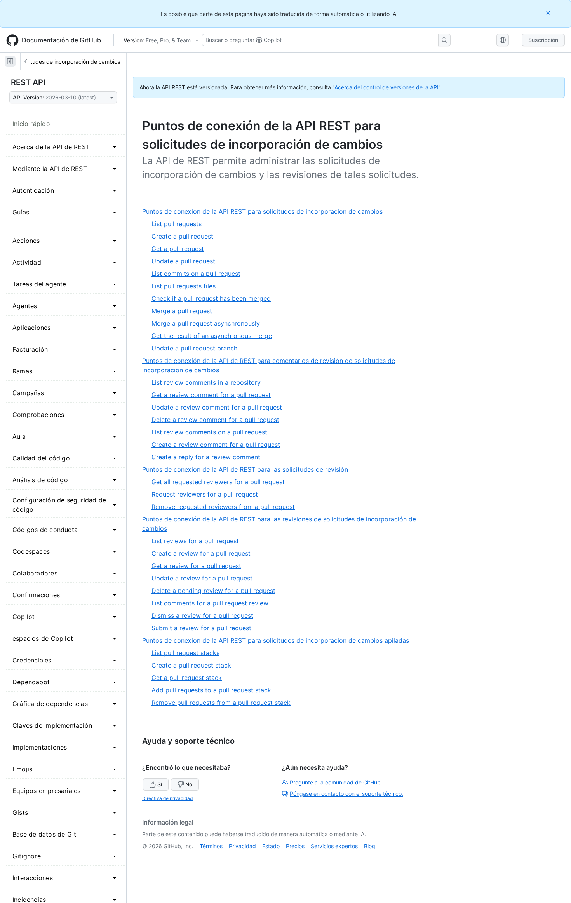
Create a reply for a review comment (205, 457)
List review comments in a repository (206, 382)
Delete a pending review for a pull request (213, 590)
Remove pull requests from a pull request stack (221, 702)
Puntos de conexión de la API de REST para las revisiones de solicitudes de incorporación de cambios (279, 524)
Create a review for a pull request (201, 553)
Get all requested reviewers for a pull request (218, 482)
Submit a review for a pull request (201, 628)
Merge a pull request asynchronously (205, 323)
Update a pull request (183, 261)
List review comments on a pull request (209, 432)
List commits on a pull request (195, 273)
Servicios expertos (334, 846)
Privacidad (242, 846)
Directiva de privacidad (167, 798)
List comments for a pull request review (209, 603)
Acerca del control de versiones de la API (386, 87)
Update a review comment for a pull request (216, 407)
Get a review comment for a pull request (211, 395)
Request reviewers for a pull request (204, 494)
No (188, 784)
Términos (211, 846)
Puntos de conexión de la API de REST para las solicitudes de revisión (248, 469)
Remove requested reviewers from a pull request (223, 507)
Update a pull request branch (194, 348)
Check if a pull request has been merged (211, 298)
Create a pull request (182, 236)
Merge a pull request (181, 311)
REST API (28, 82)
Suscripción (543, 40)
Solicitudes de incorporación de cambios (68, 61)
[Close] (549, 12)
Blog (369, 846)
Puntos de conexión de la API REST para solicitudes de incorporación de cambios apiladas (278, 640)
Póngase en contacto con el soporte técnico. (346, 793)
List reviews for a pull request (195, 541)
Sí (159, 784)
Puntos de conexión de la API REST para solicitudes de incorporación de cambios (265, 211)
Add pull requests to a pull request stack (211, 690)
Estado (271, 846)
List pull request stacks (185, 653)
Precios (295, 846)
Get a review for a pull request (196, 566)
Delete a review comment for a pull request (215, 420)
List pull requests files (183, 286)
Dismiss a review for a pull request (202, 615)
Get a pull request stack (186, 678)
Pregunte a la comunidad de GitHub (335, 782)
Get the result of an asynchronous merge (211, 336)
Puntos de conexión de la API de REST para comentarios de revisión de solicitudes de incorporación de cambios (268, 366)
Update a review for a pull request (201, 578)
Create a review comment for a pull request (215, 444)
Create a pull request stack (191, 665)
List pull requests (176, 224)
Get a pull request (177, 249)
